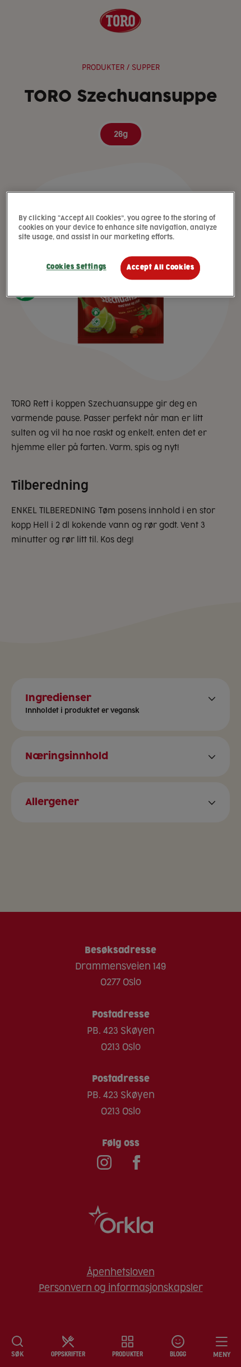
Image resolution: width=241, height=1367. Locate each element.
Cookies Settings (76, 267)
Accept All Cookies (160, 267)
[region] (120, 244)
